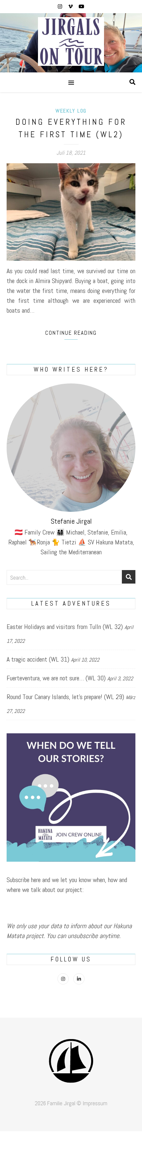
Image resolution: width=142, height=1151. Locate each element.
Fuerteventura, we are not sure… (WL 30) (56, 678)
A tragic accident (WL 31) (38, 659)
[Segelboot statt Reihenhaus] (71, 42)
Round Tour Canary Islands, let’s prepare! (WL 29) (65, 697)
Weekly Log (71, 110)
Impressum (95, 1103)
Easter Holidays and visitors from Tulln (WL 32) (65, 626)
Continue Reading (71, 332)
